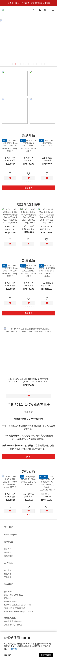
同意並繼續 (46, 654)
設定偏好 (8, 654)
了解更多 (13, 648)
